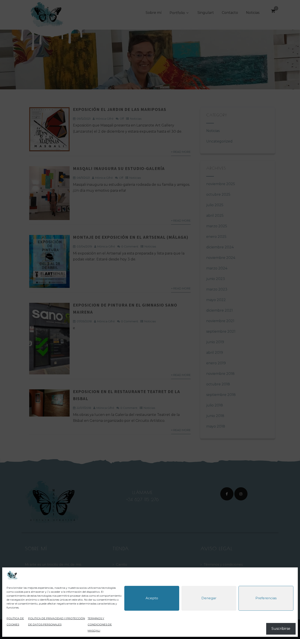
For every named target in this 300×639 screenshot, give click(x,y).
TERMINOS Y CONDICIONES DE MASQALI (100, 624)
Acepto (152, 598)
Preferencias (266, 598)
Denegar (208, 598)
